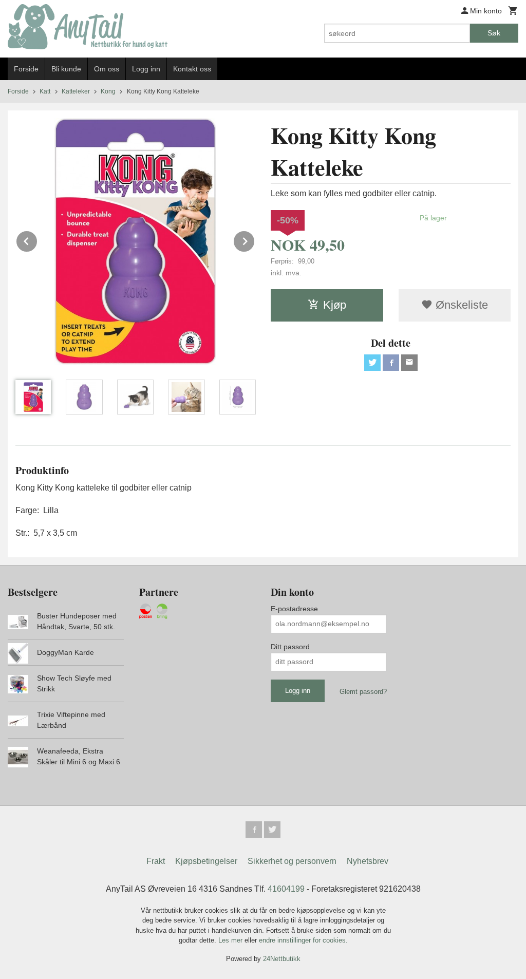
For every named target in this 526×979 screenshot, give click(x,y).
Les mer (231, 940)
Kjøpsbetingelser (206, 861)
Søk (493, 33)
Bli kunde (66, 69)
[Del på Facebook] (391, 362)
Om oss (106, 69)
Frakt (155, 861)
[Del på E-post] (409, 362)
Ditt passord (290, 647)
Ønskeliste (460, 304)
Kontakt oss (192, 69)
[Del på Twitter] (372, 362)
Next (254, 239)
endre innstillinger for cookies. (303, 940)
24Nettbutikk (281, 959)
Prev (37, 239)
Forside (26, 69)
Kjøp (334, 304)
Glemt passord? (363, 691)
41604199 (286, 888)
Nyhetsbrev (367, 861)
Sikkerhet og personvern (292, 861)
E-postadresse (294, 609)
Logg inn (146, 69)
